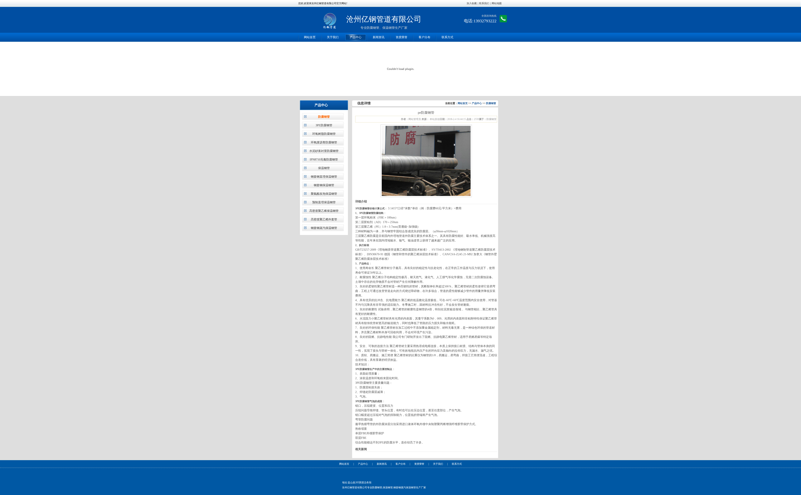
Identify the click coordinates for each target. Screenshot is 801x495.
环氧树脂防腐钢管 (324, 133)
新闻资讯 (378, 37)
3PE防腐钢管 (324, 125)
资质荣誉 (401, 37)
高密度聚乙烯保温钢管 (324, 210)
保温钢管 (324, 168)
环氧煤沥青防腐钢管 (324, 142)
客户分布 (424, 37)
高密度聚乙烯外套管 (324, 219)
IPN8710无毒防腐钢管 (324, 159)
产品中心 (355, 37)
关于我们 (333, 37)
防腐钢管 (324, 116)
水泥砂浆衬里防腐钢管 (324, 151)
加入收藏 (472, 3)
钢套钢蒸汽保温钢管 (324, 228)
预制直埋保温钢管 (324, 202)
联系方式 (447, 37)
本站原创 (434, 119)
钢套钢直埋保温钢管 (324, 176)
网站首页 (310, 37)
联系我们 (484, 3)
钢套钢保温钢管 (324, 185)
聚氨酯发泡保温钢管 (324, 193)
